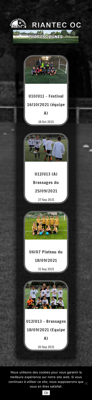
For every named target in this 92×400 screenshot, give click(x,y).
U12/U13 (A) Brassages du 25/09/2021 (46, 182)
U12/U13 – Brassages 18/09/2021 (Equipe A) (46, 329)
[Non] (86, 383)
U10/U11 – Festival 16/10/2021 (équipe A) (46, 104)
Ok (46, 393)
